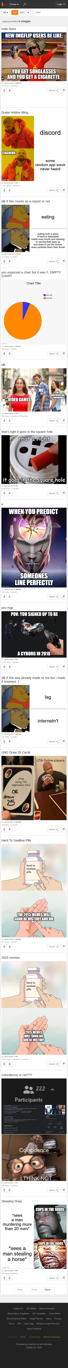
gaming (18, 83)
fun (16, 183)
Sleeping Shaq (11, 1201)
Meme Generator (47, 1308)
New (22, 12)
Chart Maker (54, 1313)
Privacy (58, 1318)
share (52, 90)
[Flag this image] (64, 90)
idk (3, 364)
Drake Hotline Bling (14, 112)
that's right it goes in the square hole (27, 431)
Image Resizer (36, 1318)
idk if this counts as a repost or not (25, 201)
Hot (15, 12)
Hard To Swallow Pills (16, 840)
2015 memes (10, 957)
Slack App (29, 1324)
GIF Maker (31, 1308)
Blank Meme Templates (18, 1313)
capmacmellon (10, 21)
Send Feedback (34, 1329)
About (48, 1318)
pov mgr (7, 607)
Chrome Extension (51, 1337)
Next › (48, 1289)
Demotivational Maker (16, 1318)
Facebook (12, 1337)
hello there (8, 29)
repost (17, 254)
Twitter (23, 1337)
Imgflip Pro (18, 1308)
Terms (11, 1324)
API (19, 1324)
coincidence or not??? (16, 1075)
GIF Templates (39, 1313)
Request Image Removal (48, 1324)
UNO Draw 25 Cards (15, 752)
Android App (34, 1337)
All (4, 12)
